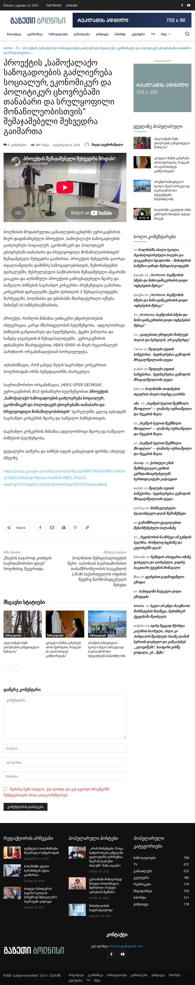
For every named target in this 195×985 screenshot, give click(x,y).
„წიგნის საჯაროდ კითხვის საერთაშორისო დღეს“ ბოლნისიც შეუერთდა (28, 563)
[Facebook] (182, 5)
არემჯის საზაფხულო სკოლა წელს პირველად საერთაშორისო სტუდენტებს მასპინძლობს (172, 190)
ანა (136, 403)
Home (8, 48)
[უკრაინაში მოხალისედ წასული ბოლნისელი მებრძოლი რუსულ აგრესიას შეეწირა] (77, 883)
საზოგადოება (13, 635)
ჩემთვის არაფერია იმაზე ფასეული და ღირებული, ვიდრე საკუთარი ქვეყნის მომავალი (162, 562)
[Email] (52, 527)
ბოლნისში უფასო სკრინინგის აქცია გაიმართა (36, 871)
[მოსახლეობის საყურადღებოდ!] (77, 910)
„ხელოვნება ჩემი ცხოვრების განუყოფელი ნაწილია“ (21, 647)
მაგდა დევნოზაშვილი (107, 144)
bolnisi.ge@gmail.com (126, 946)
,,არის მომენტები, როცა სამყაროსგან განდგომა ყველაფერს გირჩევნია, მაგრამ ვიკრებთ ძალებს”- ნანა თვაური (106, 857)
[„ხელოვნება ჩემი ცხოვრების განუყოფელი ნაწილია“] (23, 624)
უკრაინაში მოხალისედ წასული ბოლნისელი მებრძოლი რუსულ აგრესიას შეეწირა (105, 886)
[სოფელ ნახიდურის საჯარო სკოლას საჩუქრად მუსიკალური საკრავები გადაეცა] (12, 893)
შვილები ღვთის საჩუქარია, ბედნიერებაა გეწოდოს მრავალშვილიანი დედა (162, 354)
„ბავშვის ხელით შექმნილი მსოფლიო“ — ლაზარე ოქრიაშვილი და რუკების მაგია (162, 408)
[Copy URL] (87, 527)
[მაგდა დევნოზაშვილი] (87, 144)
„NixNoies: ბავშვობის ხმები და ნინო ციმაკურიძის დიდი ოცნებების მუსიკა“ (160, 280)
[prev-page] (7, 668)
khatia (139, 605)
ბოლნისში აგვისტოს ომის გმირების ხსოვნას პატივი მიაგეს (172, 214)
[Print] (63, 527)
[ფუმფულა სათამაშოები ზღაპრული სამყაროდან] (12, 852)
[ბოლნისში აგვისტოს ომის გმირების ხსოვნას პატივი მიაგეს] (142, 214)
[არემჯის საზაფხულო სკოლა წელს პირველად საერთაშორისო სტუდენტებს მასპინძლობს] (107, 624)
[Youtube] (188, 5)
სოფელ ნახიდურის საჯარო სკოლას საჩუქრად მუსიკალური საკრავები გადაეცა (40, 895)
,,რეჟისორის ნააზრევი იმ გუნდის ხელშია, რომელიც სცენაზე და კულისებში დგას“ (162, 542)
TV (17, 48)
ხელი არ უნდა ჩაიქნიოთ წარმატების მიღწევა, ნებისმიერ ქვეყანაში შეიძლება (162, 611)
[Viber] (75, 527)
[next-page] (15, 668)
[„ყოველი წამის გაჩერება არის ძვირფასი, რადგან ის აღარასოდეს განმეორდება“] (65, 624)
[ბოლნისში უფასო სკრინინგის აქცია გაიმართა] (12, 870)
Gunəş (138, 463)
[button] (187, 33)
